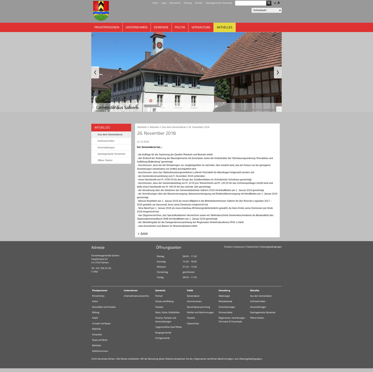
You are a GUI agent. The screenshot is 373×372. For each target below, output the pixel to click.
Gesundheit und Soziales (104, 307)
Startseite (142, 127)
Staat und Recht (99, 340)
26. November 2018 (198, 127)
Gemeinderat (193, 296)
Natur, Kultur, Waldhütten (167, 312)
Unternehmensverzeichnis (136, 296)
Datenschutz (253, 247)
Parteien (191, 318)
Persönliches (98, 296)
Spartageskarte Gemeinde (111, 154)
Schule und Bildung (164, 301)
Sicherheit (97, 334)
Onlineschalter (226, 312)
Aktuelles (224, 27)
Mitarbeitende (225, 301)
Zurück (144, 233)
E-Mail (94, 271)
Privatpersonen (106, 27)
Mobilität (96, 329)
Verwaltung (201, 27)
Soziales (159, 307)
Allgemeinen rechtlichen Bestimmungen (213, 359)
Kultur (95, 301)
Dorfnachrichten (106, 141)
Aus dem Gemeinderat (110, 134)
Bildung (95, 312)
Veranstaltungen (106, 147)
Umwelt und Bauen (101, 323)
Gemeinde (161, 27)
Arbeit (95, 318)
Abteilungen (224, 296)
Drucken (228, 247)
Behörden (96, 345)
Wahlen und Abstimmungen (200, 312)
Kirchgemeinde (162, 338)
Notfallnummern (100, 351)
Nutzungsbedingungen (271, 247)
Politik (180, 27)
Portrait (159, 296)
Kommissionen (194, 301)
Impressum (239, 247)
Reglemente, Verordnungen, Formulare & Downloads (232, 319)
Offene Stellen (105, 160)
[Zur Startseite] (101, 11)
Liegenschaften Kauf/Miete (168, 327)
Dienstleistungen (227, 307)
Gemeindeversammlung (198, 307)
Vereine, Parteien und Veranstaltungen (165, 319)
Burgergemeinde (163, 332)
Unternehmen (136, 27)
